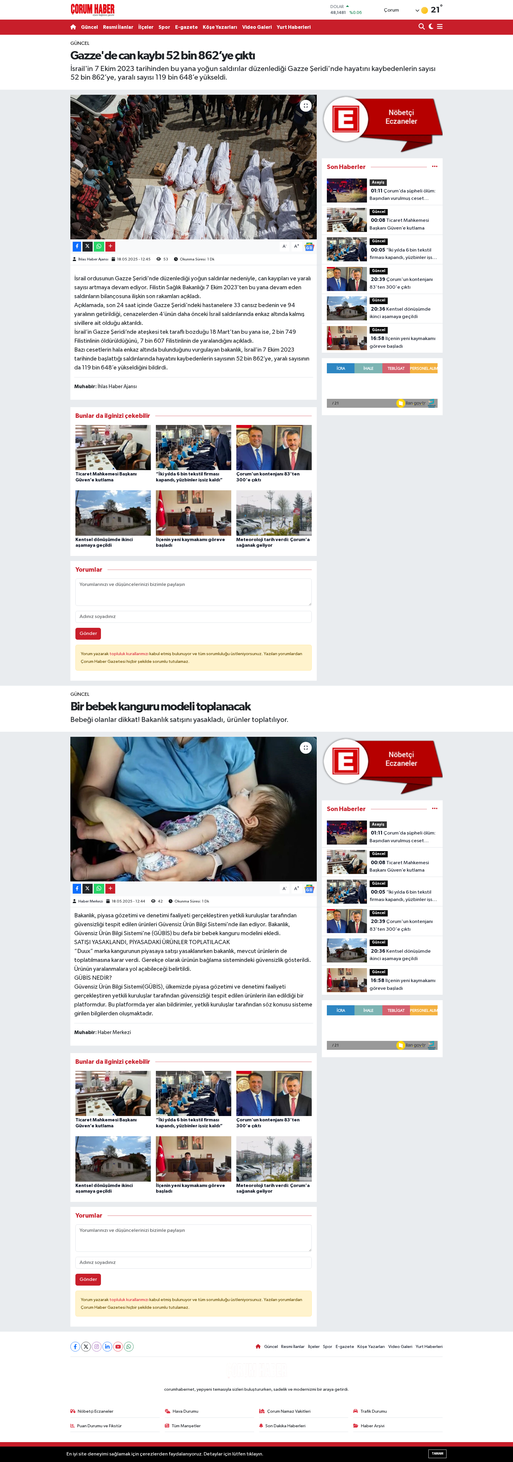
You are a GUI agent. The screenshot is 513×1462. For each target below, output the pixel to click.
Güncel (89, 27)
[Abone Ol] (309, 246)
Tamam (437, 1453)
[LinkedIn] (107, 1347)
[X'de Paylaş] (88, 247)
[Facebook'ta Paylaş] (77, 247)
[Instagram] (97, 1347)
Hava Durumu (185, 1411)
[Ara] (422, 27)
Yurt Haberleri (294, 27)
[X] (86, 1347)
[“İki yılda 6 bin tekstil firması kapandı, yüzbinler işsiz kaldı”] (193, 447)
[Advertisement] (44, 129)
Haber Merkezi (90, 901)
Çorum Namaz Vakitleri (289, 1411)
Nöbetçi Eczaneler (95, 1411)
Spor (164, 27)
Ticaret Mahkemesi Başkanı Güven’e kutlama (399, 224)
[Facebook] (75, 1347)
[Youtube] (118, 1347)
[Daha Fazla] (110, 247)
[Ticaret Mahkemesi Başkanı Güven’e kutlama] (113, 447)
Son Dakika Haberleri (285, 1426)
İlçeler (145, 27)
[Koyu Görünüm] (430, 27)
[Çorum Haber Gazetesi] (92, 9)
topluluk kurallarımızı (129, 654)
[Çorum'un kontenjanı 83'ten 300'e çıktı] (274, 447)
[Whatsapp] (129, 1347)
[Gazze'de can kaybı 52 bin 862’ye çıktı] (193, 167)
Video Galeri (257, 27)
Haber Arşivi (372, 1426)
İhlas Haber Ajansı (93, 259)
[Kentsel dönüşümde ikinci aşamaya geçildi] (113, 513)
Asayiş (378, 182)
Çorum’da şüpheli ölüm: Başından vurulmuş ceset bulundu (403, 195)
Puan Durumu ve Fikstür (99, 1426)
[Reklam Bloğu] (382, 123)
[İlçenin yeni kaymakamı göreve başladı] (193, 513)
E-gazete (186, 27)
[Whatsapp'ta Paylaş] (99, 247)
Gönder (88, 633)
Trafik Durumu (373, 1411)
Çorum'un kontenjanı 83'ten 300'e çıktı (401, 283)
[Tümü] (435, 167)
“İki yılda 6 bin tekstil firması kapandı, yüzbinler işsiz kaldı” (403, 254)
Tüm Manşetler (186, 1426)
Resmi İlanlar (118, 27)
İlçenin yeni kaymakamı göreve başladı (403, 342)
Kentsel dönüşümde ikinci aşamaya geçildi (400, 313)
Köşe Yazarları (220, 27)
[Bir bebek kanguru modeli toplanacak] (193, 809)
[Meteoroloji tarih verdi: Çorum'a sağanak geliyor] (274, 513)
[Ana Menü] (439, 27)
